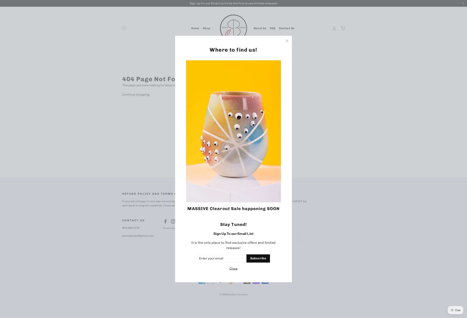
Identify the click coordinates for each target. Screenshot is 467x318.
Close (233, 268)
